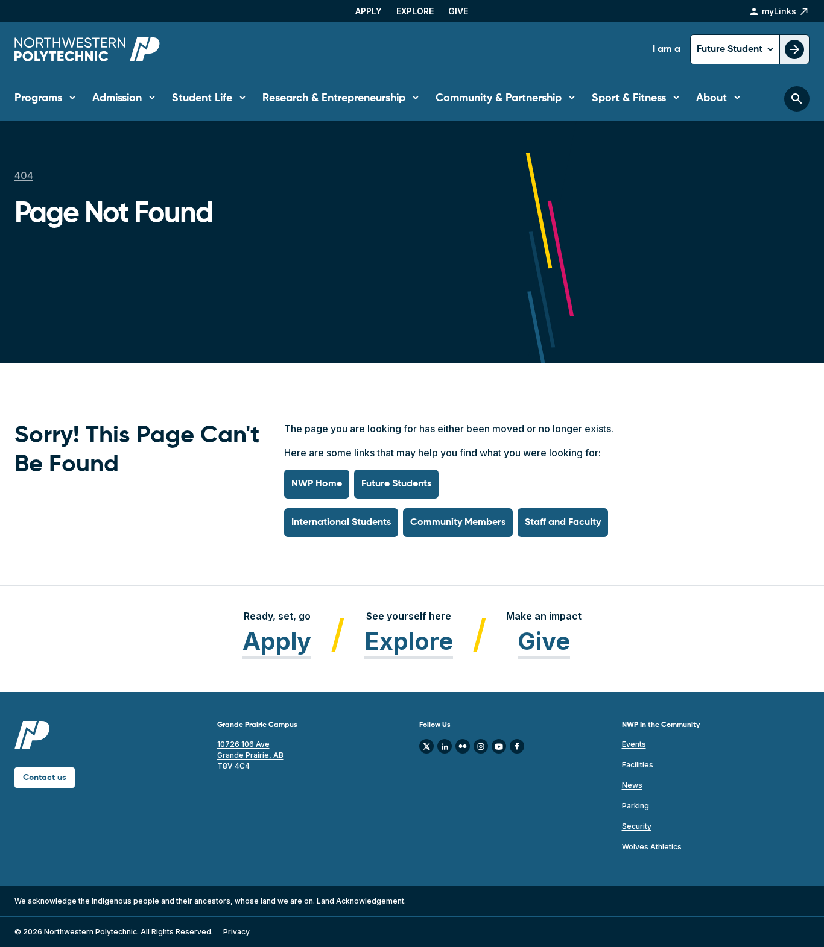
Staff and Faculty (563, 522)
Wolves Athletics (652, 846)
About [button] (711, 98)
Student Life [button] (202, 98)
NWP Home (316, 484)
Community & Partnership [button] (499, 98)
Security (636, 826)
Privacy (236, 931)
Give (458, 11)
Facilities (637, 764)
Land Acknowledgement (360, 900)
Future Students (396, 484)
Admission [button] (117, 98)
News (632, 785)
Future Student (731, 49)
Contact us (44, 777)
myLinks (779, 11)
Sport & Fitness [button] (629, 98)
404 (23, 175)
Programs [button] (38, 98)
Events (634, 744)
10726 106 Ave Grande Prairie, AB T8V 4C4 (250, 755)
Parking (635, 805)
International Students (341, 522)
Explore (415, 11)
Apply (368, 11)
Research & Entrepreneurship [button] (333, 98)
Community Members (457, 522)
